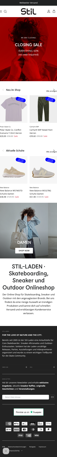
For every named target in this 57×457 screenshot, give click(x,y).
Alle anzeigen (51, 91)
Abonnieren (52, 397)
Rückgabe (32, 447)
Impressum (42, 447)
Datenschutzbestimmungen (17, 447)
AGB (3, 447)
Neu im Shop (13, 89)
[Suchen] (7, 11)
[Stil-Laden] (28, 11)
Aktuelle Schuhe (15, 150)
